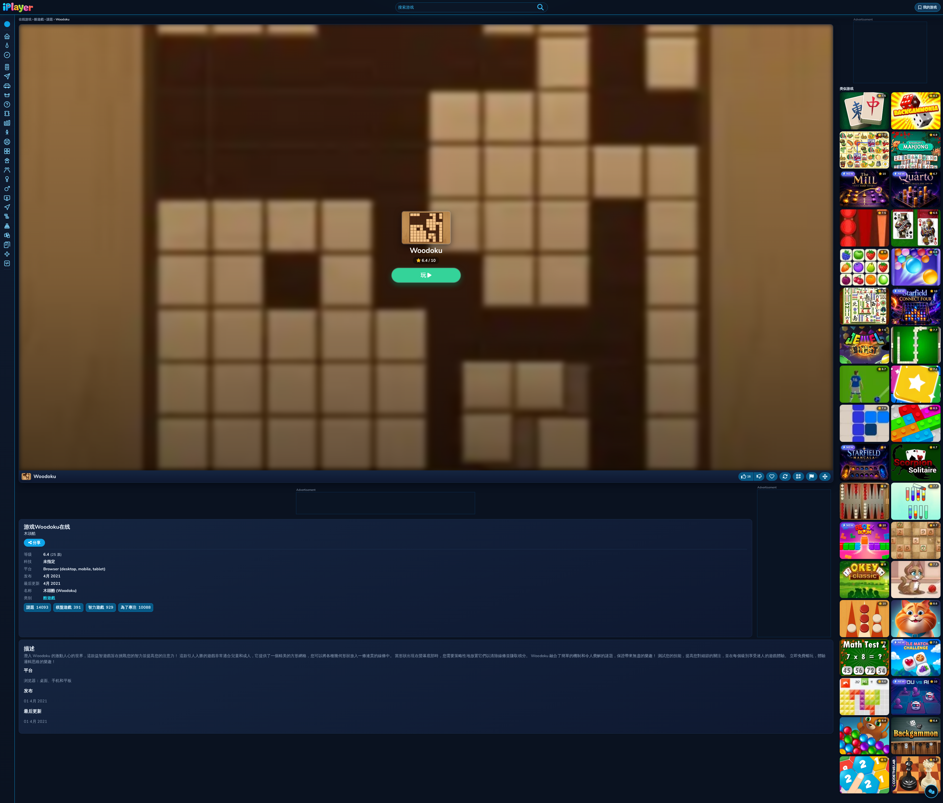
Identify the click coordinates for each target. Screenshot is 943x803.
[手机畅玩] (798, 476)
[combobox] (471, 7)
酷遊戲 (49, 598)
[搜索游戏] (540, 7)
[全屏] (825, 476)
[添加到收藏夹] (772, 476)
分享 (36, 542)
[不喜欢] (759, 476)
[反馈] (811, 476)
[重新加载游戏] (785, 476)
